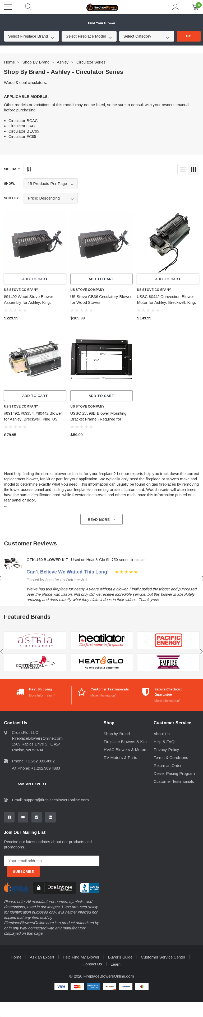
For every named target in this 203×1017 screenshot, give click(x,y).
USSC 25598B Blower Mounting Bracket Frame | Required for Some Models (98, 419)
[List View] (183, 169)
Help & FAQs (165, 741)
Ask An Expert (32, 784)
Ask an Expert (42, 957)
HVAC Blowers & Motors (125, 749)
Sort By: (12, 198)
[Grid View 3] (193, 169)
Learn (115, 964)
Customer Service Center (163, 957)
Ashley (63, 62)
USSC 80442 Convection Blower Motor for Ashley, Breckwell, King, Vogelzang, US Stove (166, 302)
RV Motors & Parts (120, 757)
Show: (9, 184)
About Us (162, 733)
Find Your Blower (101, 23)
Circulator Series (90, 62)
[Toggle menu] (8, 7)
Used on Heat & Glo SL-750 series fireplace (108, 560)
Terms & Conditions (171, 757)
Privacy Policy (166, 749)
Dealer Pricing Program (174, 773)
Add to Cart (35, 279)
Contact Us (92, 964)
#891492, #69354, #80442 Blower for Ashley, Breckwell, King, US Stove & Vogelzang (33, 419)
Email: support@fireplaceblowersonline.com (50, 800)
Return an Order (168, 765)
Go (189, 36)
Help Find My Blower (81, 957)
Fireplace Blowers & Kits (125, 741)
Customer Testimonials (174, 781)
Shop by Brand (35, 62)
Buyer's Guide (120, 957)
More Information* (42, 695)
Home (9, 62)
